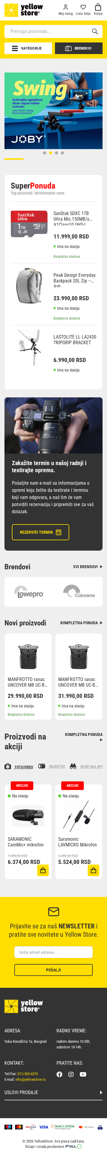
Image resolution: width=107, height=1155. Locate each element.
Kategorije (31, 48)
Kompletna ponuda (79, 622)
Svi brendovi (86, 566)
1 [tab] (44, 152)
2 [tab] (50, 152)
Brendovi (83, 48)
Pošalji (53, 970)
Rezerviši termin (36, 532)
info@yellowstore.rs (30, 1079)
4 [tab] (62, 152)
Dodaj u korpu (43, 870)
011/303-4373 (28, 1074)
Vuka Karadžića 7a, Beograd (25, 1041)
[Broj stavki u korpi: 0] (98, 8)
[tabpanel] (53, 111)
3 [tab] (56, 152)
